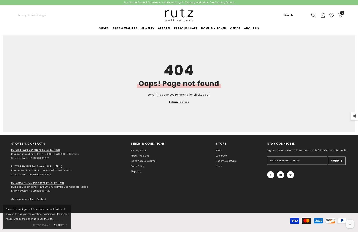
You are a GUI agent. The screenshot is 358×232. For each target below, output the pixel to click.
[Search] (300, 15)
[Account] (323, 15)
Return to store (179, 102)
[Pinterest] (290, 174)
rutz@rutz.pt (39, 199)
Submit (336, 160)
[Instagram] (280, 174)
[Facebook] (270, 174)
